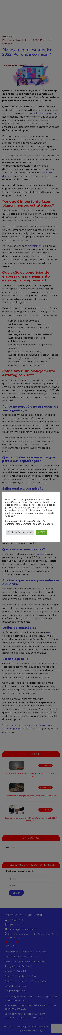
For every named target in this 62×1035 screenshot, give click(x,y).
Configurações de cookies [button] (20, 532)
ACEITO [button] (41, 532)
